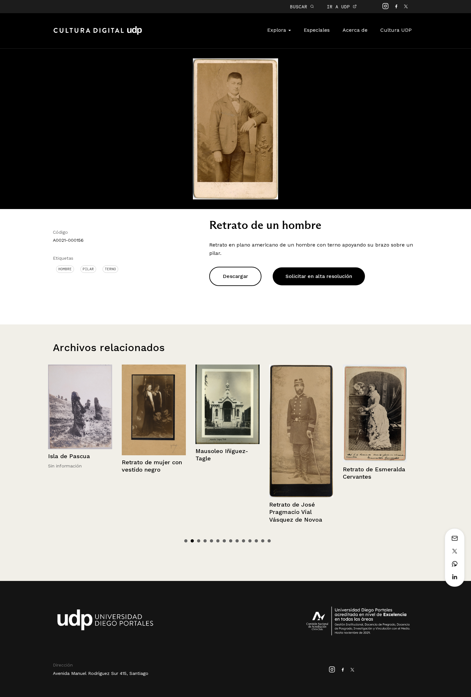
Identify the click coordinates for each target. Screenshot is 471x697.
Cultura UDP (396, 30)
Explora (277, 30)
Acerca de (355, 30)
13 (262, 540)
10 (243, 540)
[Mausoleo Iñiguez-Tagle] (154, 404)
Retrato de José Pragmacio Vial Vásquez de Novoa (222, 512)
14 (269, 540)
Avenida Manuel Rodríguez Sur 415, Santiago (100, 673)
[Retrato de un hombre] (235, 128)
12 (256, 540)
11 (250, 540)
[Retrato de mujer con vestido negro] (80, 410)
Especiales (317, 30)
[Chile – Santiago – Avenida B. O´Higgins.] (375, 386)
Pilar (88, 269)
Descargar (235, 276)
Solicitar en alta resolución (318, 276)
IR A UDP (340, 6)
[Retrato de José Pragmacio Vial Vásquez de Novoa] (227, 431)
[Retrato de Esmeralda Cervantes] (301, 413)
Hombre (65, 269)
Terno (110, 269)
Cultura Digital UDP (98, 34)
